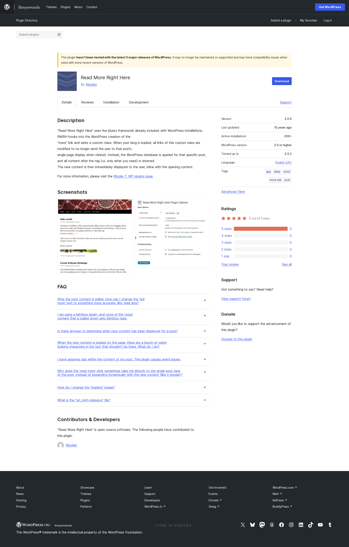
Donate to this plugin (236, 339)
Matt (277, 493)
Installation (111, 102)
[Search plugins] (59, 35)
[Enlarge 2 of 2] (204, 205)
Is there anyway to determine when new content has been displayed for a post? (117, 331)
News (20, 493)
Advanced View (233, 192)
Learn (148, 487)
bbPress (280, 500)
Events (213, 493)
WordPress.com (285, 487)
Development (139, 102)
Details (67, 102)
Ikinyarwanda (63, 525)
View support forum (235, 299)
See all (287, 264)
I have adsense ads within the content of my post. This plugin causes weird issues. (119, 359)
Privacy (21, 506)
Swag (214, 506)
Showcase (87, 487)
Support (286, 102)
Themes (85, 493)
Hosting (21, 500)
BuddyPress (282, 506)
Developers (152, 500)
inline (277, 171)
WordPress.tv (155, 506)
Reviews (87, 102)
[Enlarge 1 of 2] (126, 205)
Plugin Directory (27, 20)
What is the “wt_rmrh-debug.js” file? (83, 400)
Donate (215, 500)
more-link (275, 179)
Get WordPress (330, 7)
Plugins (85, 500)
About (20, 487)
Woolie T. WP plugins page (133, 176)
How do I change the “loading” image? (86, 387)
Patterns (86, 506)
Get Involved (217, 487)
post (287, 179)
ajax (268, 171)
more (287, 171)
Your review (230, 264)
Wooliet (91, 84)
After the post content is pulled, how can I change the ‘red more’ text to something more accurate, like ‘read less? (101, 301)
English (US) (283, 162)
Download (282, 81)
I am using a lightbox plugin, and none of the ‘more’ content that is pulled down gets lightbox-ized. (95, 316)
